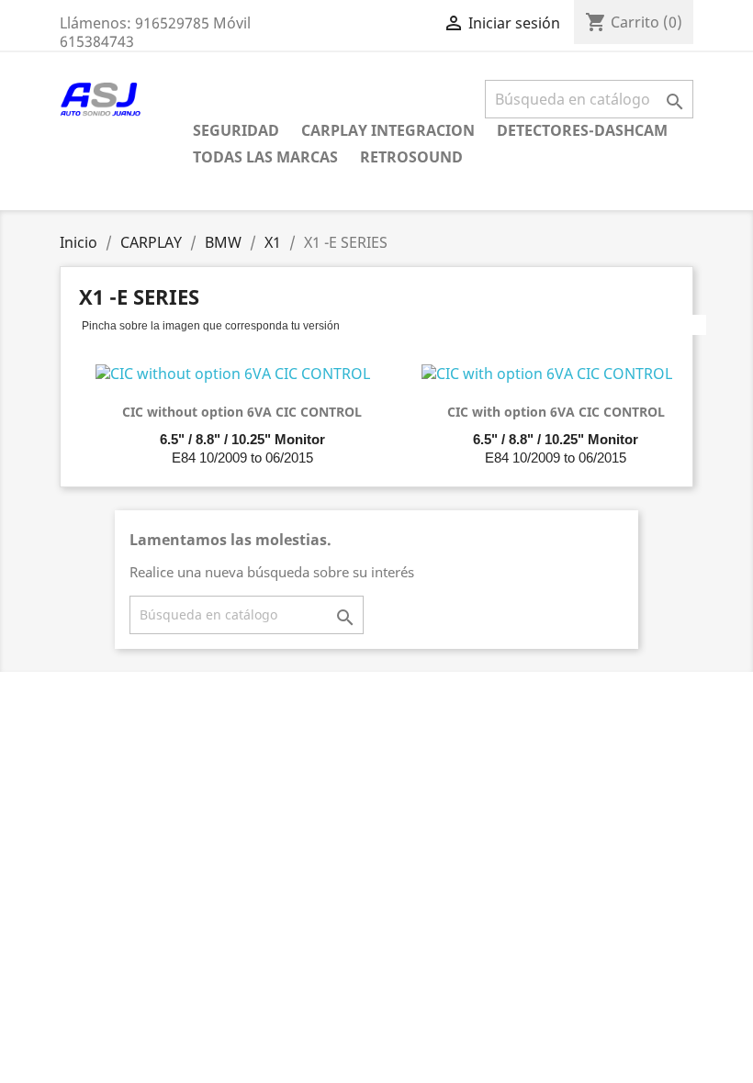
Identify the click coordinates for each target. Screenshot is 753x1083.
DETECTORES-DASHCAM (582, 130)
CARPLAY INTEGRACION (388, 130)
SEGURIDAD (236, 130)
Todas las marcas (265, 157)
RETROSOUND (411, 157)
